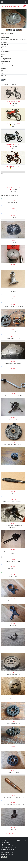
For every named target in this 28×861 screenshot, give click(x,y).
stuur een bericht (23, 840)
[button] (24, 6)
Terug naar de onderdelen (7, 833)
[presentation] (3, 19)
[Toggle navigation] (25, 2)
